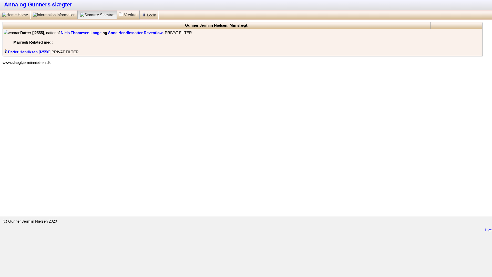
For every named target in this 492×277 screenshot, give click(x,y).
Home (22, 15)
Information (66, 15)
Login (151, 15)
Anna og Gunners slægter (38, 4)
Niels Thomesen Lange (81, 33)
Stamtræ (107, 15)
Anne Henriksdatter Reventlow (135, 33)
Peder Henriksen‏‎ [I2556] (29, 52)
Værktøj (130, 15)
